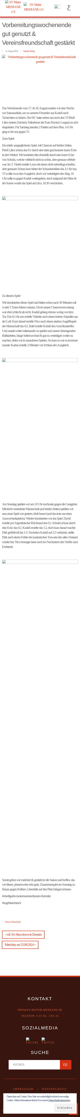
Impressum (23, 1089)
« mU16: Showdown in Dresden (23, 934)
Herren (7, 921)
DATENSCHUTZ (54, 1089)
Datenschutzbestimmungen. (59, 1100)
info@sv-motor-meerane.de (40, 1009)
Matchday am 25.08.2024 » (20, 944)
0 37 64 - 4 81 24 (47, 1015)
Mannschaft (15, 921)
